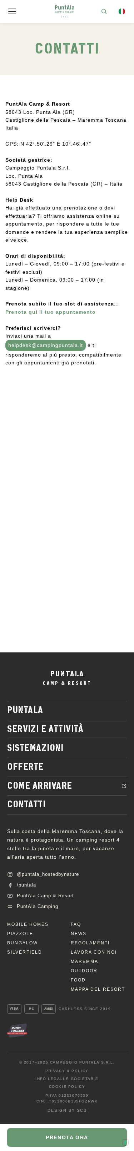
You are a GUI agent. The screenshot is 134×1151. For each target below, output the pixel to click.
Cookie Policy (67, 1087)
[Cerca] (104, 11)
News (78, 934)
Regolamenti (90, 943)
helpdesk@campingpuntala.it (45, 345)
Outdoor (84, 971)
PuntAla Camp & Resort (45, 895)
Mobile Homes (28, 924)
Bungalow (22, 943)
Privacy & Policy (67, 1071)
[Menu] (12, 11)
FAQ (76, 924)
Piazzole (20, 934)
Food (78, 980)
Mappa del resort (98, 989)
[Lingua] (122, 11)
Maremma (84, 961)
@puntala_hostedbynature (48, 874)
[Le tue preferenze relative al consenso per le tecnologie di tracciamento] (125, 1142)
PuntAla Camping (37, 906)
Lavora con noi (94, 952)
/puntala (26, 885)
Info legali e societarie (66, 1079)
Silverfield (24, 952)
